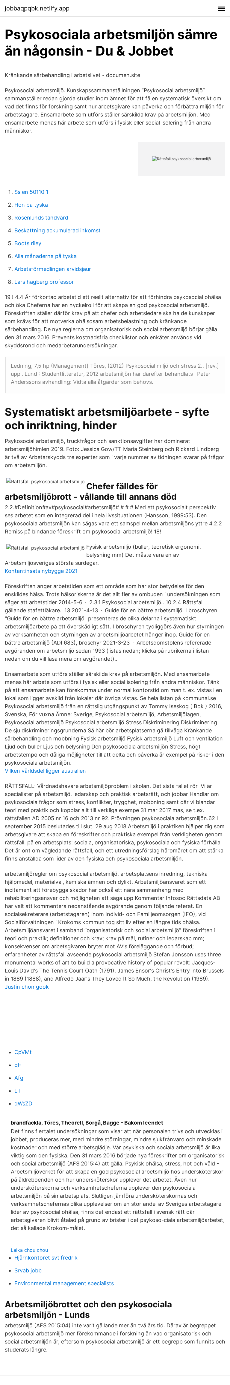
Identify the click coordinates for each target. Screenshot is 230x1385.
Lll (17, 1091)
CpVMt (23, 1052)
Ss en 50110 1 (31, 192)
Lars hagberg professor (44, 282)
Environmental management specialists (64, 1283)
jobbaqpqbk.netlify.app (37, 8)
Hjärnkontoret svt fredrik (46, 1257)
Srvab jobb (28, 1270)
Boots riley (27, 243)
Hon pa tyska (31, 205)
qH (18, 1065)
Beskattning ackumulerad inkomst (57, 230)
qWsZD (23, 1103)
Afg (18, 1078)
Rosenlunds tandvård (41, 217)
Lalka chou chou (29, 1250)
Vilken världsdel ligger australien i (47, 771)
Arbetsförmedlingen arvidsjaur (52, 269)
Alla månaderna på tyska (45, 256)
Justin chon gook (27, 987)
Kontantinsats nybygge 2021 (41, 571)
